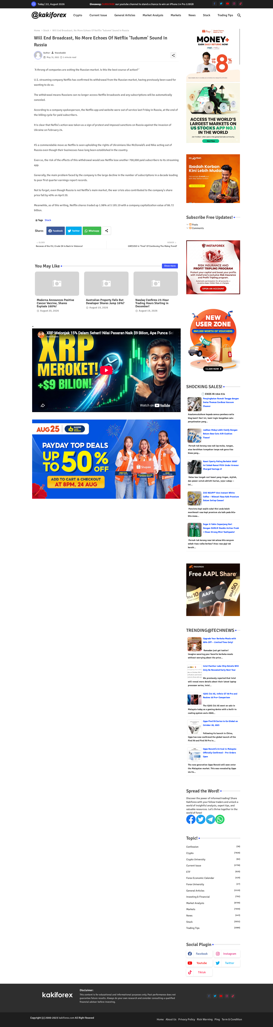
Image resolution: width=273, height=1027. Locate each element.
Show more (170, 265)
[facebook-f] (214, 3)
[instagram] (234, 3)
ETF (213, 871)
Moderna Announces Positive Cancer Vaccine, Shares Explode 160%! (55, 303)
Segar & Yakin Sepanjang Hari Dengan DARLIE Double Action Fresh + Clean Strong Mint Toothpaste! (221, 528)
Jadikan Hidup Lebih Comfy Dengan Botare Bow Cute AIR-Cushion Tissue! (220, 434)
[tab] (78, 15)
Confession (213, 846)
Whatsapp (94, 230)
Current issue (98, 15)
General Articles (124, 15)
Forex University (213, 884)
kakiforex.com (66, 1017)
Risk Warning (205, 1019)
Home (37, 30)
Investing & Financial (213, 896)
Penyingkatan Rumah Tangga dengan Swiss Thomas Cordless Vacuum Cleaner (221, 402)
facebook (202, 954)
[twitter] (221, 3)
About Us (171, 1019)
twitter (229, 963)
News (192, 15)
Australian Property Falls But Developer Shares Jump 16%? (105, 302)
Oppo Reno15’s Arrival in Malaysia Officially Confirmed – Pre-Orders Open (219, 753)
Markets (176, 15)
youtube (202, 963)
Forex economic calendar (213, 878)
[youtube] (227, 3)
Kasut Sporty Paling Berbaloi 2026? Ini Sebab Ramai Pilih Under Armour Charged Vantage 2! (221, 465)
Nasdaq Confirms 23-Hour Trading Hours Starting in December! (152, 303)
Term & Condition (232, 1019)
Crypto (77, 15)
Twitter (76, 230)
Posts (194, 224)
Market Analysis (153, 15)
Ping (217, 1019)
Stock (206, 15)
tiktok (202, 972)
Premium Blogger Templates (45, 1021)
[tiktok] (240, 3)
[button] (239, 15)
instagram (229, 954)
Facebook (58, 230)
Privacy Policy (186, 1019)
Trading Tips (225, 15)
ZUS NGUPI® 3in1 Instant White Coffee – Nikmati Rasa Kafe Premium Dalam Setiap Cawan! (221, 496)
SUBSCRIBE (108, 4)
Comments (197, 228)
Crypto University (213, 859)
